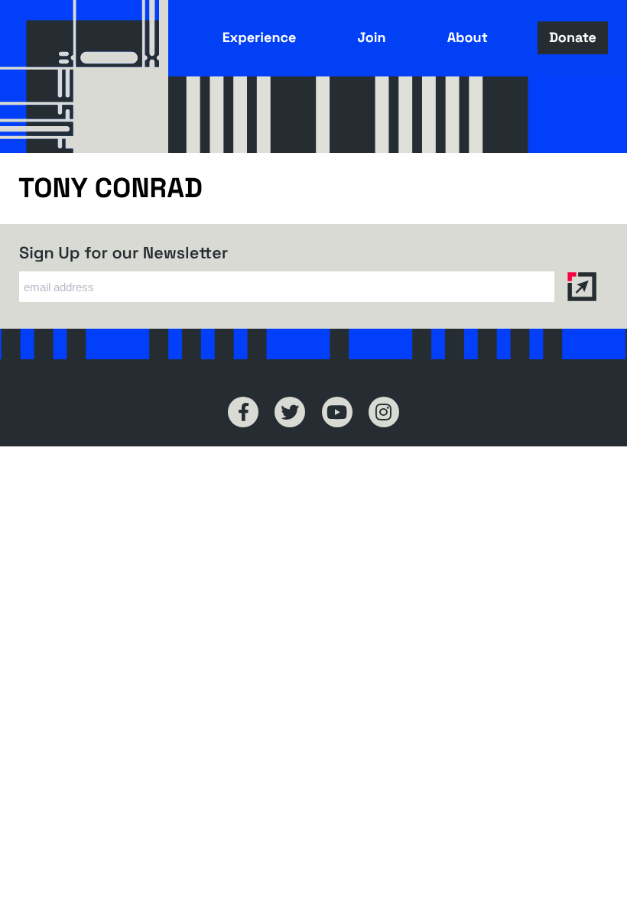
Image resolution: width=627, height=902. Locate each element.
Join (371, 38)
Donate (572, 38)
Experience (260, 38)
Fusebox (84, 76)
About (467, 38)
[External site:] (243, 412)
